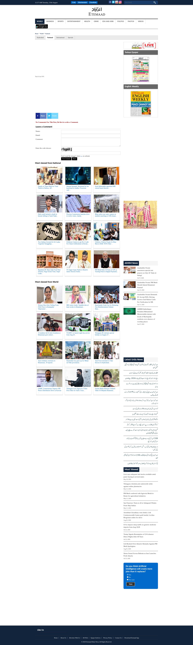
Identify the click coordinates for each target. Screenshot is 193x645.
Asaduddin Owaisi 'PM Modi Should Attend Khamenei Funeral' (147, 285)
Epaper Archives (96, 638)
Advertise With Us (74, 638)
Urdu (73, 2)
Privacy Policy (107, 638)
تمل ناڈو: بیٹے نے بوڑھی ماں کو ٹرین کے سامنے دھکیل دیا (145, 414)
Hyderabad (40, 37)
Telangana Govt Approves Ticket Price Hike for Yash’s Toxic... (76, 389)
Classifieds (93, 2)
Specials (70, 37)
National (47, 33)
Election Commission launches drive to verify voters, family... (77, 215)
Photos (131, 21)
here (81, 156)
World (40, 21)
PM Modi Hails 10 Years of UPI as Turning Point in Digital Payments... (106, 271)
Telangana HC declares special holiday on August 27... (104, 334)
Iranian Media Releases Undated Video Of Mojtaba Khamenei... (105, 389)
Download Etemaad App (131, 638)
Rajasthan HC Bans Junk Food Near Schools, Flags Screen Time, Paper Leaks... (49, 271)
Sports (61, 21)
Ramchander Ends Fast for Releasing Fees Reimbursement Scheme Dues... (106, 307)
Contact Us (118, 638)
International (60, 37)
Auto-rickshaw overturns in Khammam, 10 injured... (46, 362)
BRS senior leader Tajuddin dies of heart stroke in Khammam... (77, 306)
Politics (120, 21)
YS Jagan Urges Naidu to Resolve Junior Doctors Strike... (77, 271)
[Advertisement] (53, 11)
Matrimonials (82, 2)
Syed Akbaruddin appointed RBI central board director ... (105, 187)
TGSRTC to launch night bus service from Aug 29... (78, 334)
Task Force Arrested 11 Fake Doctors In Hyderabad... (104, 362)
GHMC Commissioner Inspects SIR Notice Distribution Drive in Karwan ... (49, 390)
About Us (63, 638)
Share (43, 116)
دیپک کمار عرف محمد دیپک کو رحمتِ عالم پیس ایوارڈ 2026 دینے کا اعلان (141, 378)
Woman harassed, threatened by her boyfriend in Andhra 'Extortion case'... (77, 188)
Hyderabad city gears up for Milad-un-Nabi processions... (77, 362)
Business (50, 21)
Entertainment (73, 21)
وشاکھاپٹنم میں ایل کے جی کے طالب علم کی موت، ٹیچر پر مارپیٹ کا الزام (142, 419)
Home (36, 33)
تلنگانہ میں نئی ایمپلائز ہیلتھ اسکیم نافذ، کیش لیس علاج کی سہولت (143, 373)
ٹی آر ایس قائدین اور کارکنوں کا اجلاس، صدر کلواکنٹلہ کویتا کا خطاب (143, 463)
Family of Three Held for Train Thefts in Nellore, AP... (48, 187)
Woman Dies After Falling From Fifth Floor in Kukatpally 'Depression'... (48, 307)
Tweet (54, 116)
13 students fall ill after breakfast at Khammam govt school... (49, 334)
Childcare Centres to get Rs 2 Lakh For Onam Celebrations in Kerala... (77, 243)
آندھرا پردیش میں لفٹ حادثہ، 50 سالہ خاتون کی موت (145, 408)
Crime (96, 21)
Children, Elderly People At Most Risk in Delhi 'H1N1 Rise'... (105, 243)
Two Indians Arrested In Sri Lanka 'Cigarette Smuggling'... (49, 243)
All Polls (85, 638)
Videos (141, 21)
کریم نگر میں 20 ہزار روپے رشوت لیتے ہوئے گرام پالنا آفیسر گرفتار (142, 424)
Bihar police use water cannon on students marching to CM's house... (106, 215)
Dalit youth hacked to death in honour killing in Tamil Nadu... (48, 215)
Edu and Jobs (108, 21)
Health (87, 21)
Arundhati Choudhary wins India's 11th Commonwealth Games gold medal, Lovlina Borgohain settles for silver (139, 515)
